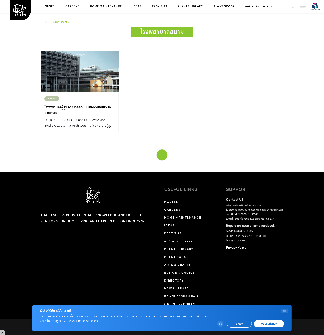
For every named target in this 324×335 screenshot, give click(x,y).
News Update (176, 288)
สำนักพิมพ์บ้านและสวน (258, 6)
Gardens (72, 6)
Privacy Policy (236, 247)
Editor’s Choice (179, 273)
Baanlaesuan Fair (181, 296)
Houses (49, 6)
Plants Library (190, 6)
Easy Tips (159, 6)
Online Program (180, 304)
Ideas (137, 6)
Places (52, 98)
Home (44, 22)
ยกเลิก (239, 324)
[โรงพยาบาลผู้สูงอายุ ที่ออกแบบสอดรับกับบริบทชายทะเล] (79, 71)
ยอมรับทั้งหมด (269, 324)
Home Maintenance (106, 6)
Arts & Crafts (177, 265)
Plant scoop (224, 6)
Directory (174, 281)
